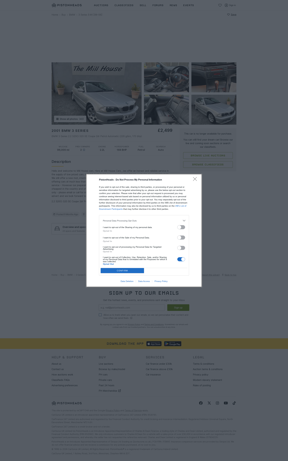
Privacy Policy (161, 281)
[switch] (181, 227)
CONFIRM (122, 271)
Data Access (144, 281)
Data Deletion (127, 281)
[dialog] (144, 230)
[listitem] (144, 220)
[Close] (196, 180)
